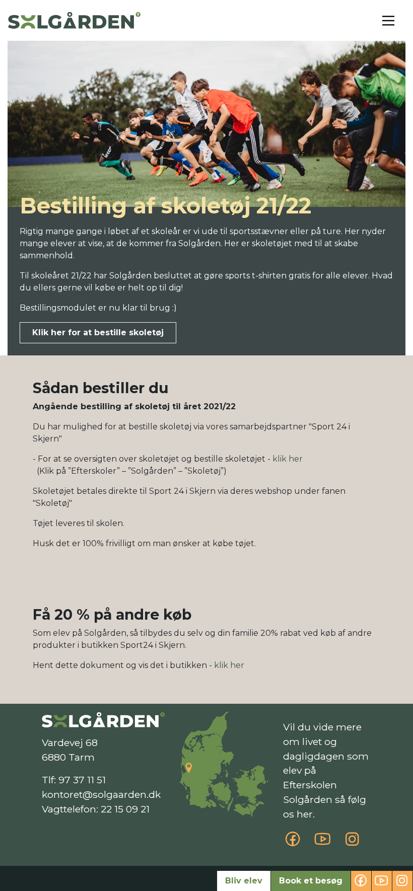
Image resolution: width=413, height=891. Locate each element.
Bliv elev (243, 880)
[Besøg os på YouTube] (322, 843)
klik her (287, 459)
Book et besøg (310, 880)
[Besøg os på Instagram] (352, 843)
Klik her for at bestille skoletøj (98, 332)
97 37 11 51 (82, 780)
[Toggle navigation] (388, 20)
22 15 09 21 (125, 809)
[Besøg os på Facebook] (292, 843)
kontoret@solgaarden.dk (101, 794)
